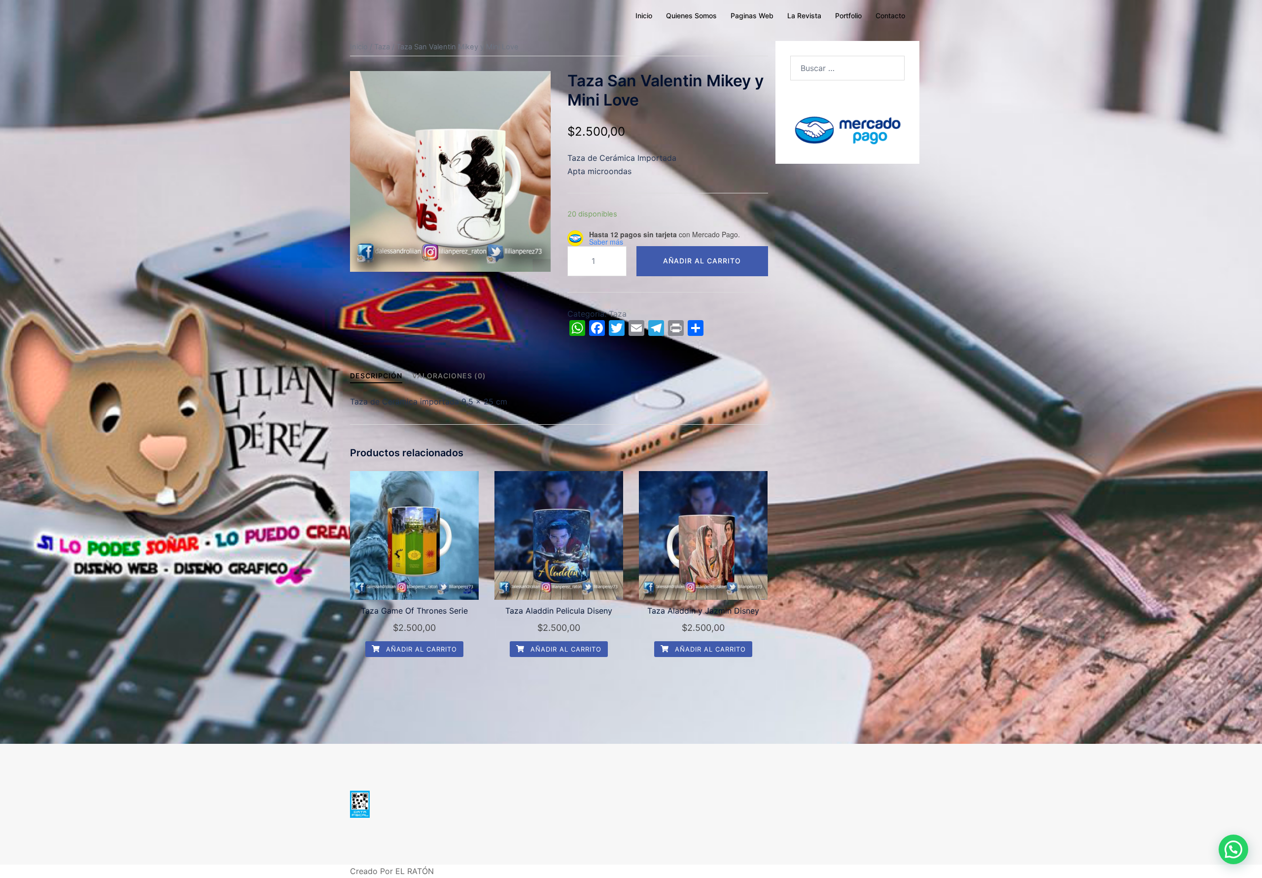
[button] (1233, 849)
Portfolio (848, 15)
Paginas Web (752, 15)
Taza (382, 46)
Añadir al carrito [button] (420, 649)
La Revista (804, 15)
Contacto (890, 15)
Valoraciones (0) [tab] (449, 375)
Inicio (643, 15)
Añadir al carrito (702, 260)
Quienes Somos (691, 15)
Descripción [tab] (376, 375)
